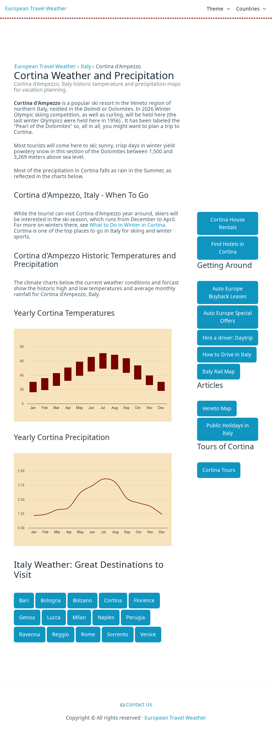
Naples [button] (106, 617)
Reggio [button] (60, 634)
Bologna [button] (51, 600)
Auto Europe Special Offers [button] (227, 317)
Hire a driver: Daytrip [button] (227, 337)
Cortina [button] (113, 600)
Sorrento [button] (117, 634)
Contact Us (139, 704)
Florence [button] (144, 600)
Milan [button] (79, 617)
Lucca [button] (54, 617)
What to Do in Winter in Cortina (127, 224)
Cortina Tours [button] (218, 470)
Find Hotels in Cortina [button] (227, 248)
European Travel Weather (36, 8)
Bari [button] (24, 600)
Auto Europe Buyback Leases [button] (227, 292)
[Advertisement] (136, 32)
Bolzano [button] (82, 600)
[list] (219, 8)
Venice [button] (148, 634)
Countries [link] (248, 8)
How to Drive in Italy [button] (226, 354)
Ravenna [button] (29, 634)
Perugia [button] (135, 617)
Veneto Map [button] (216, 408)
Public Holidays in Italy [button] (227, 429)
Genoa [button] (27, 617)
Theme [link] (215, 8)
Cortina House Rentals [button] (227, 223)
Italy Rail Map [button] (218, 371)
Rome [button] (88, 634)
